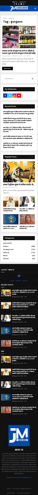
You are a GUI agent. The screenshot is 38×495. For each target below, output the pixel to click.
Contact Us (22, 2)
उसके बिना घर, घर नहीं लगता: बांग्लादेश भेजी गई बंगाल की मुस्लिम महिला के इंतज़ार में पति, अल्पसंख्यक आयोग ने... (24, 343)
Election (6, 258)
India (5, 27)
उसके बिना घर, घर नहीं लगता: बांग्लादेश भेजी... (27, 227)
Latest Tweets (7, 270)
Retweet (18, 280)
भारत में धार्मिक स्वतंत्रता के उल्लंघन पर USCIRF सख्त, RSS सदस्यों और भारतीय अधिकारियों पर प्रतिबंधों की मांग (22, 330)
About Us (15, 2)
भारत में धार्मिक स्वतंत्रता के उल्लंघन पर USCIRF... (10, 227)
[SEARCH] (32, 79)
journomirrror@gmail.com (23, 477)
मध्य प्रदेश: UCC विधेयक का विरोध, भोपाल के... (27, 210)
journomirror (7, 56)
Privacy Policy (11, 493)
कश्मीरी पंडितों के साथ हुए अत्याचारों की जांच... (9, 210)
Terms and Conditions (23, 493)
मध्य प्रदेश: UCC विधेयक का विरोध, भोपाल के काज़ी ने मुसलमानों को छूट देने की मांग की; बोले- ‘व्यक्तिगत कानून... (24, 317)
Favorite (25, 280)
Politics (5, 246)
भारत (2, 351)
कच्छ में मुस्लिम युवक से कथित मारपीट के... (19, 184)
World (5, 255)
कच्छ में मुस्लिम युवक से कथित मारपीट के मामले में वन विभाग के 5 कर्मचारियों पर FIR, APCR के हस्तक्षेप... (24, 292)
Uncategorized (8, 249)
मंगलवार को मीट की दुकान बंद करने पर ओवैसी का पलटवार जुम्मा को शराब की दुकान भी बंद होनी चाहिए (19, 52)
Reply (12, 280)
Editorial (6, 252)
